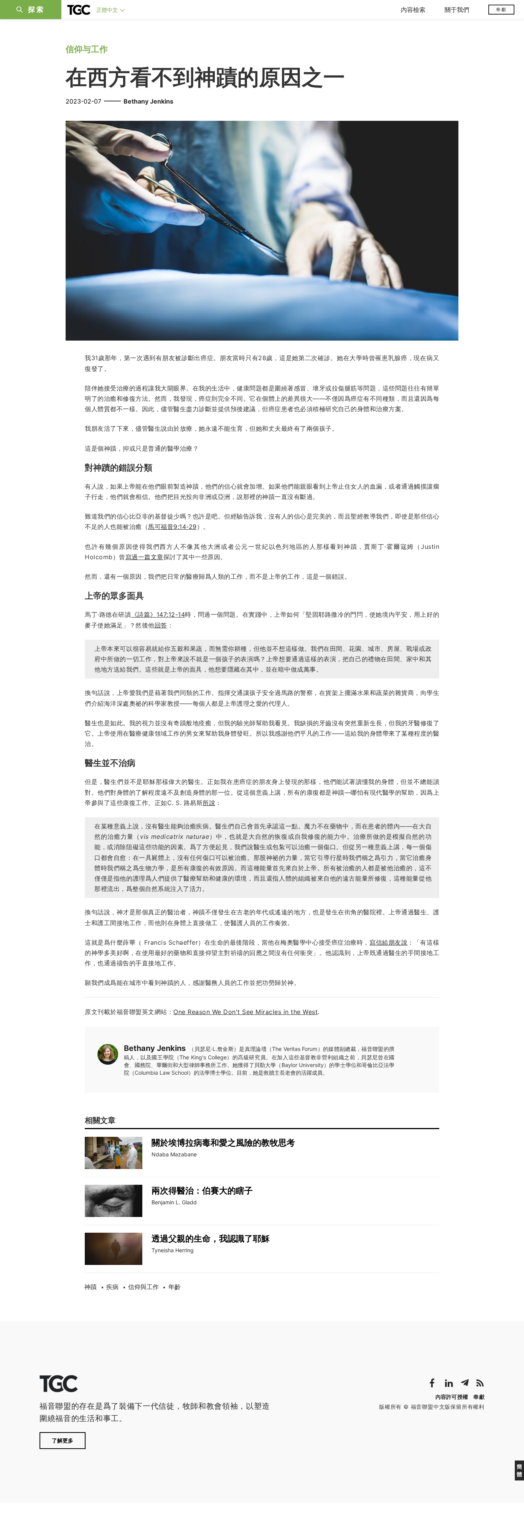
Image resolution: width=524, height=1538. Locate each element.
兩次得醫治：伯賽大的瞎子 (202, 1190)
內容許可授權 (451, 1396)
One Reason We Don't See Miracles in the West (245, 1012)
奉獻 (501, 9)
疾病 (112, 1287)
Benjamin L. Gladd (174, 1202)
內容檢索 (413, 9)
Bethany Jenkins (148, 101)
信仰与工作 (87, 49)
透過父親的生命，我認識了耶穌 (211, 1238)
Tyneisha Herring (173, 1250)
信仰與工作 (143, 1287)
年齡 (174, 1287)
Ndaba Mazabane (174, 1154)
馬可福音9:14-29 (172, 526)
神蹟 (90, 1287)
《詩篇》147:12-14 (158, 614)
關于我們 (457, 9)
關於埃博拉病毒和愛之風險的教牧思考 (223, 1143)
